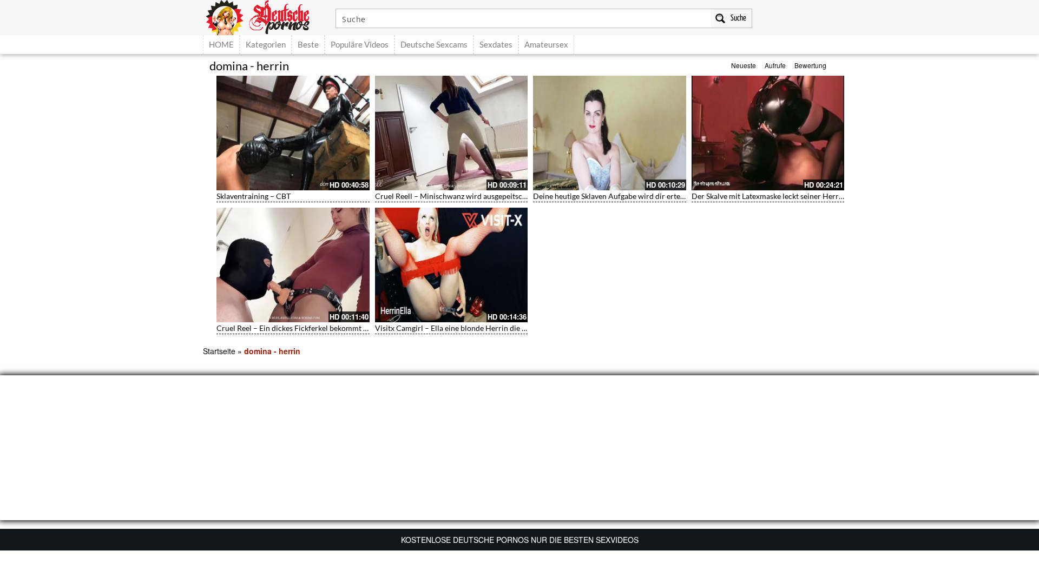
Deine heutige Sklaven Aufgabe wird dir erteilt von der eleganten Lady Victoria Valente (677, 196)
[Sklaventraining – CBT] (293, 133)
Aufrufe (775, 65)
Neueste (743, 65)
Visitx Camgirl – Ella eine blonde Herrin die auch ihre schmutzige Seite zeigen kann (513, 328)
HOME (221, 44)
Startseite (219, 351)
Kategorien (266, 44)
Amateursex (546, 44)
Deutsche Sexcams (434, 44)
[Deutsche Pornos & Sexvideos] (266, 16)
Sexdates (495, 44)
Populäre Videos (360, 44)
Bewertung (810, 65)
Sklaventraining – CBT (253, 196)
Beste (308, 44)
